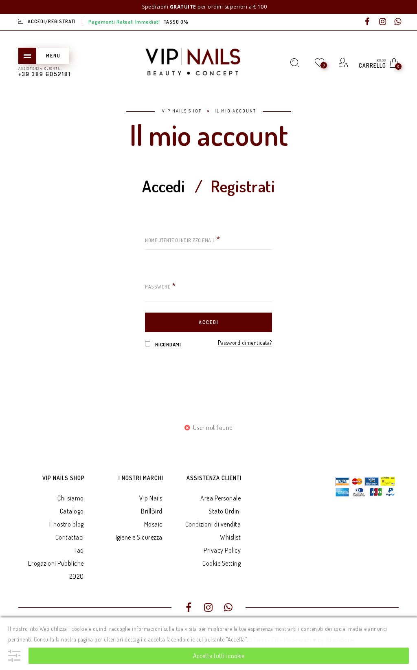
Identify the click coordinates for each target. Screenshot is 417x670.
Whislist (230, 537)
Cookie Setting (221, 563)
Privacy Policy (222, 550)
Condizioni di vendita (213, 524)
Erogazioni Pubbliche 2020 (56, 569)
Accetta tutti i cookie (218, 656)
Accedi (163, 187)
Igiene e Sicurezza (139, 537)
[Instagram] (383, 22)
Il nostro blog (66, 524)
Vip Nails (150, 498)
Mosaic (153, 524)
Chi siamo (70, 498)
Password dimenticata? (245, 342)
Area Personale (220, 498)
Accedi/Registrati (52, 21)
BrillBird (151, 511)
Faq (79, 550)
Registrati (243, 187)
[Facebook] (367, 22)
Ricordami (167, 344)
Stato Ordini (224, 511)
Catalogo (72, 511)
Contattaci (69, 537)
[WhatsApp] (398, 22)
